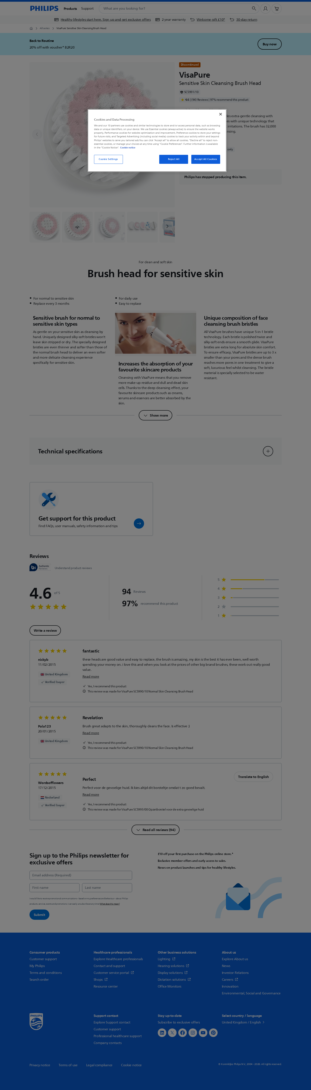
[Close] (220, 114)
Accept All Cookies (205, 159)
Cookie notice (127, 147)
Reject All (174, 159)
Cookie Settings (108, 159)
